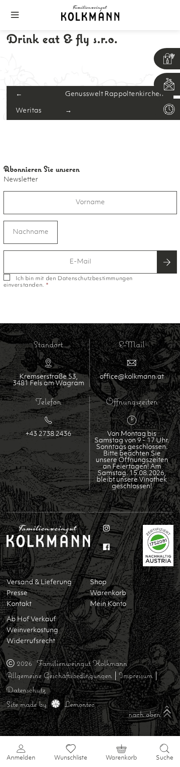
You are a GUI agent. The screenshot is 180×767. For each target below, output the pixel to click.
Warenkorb (108, 593)
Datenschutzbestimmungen (95, 278)
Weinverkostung (32, 630)
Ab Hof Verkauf (31, 619)
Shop (98, 582)
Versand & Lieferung (39, 582)
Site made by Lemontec (51, 704)
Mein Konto (108, 604)
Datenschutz (26, 690)
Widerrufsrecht (31, 641)
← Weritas (29, 102)
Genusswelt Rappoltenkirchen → (114, 102)
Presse (17, 593)
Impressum (135, 675)
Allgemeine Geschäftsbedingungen (59, 675)
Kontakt (19, 604)
